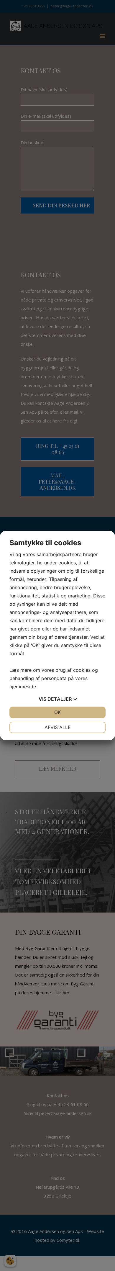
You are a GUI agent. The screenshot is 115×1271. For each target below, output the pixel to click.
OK (57, 712)
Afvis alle (58, 727)
